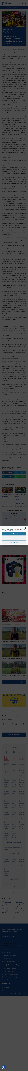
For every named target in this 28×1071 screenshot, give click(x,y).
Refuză (14, 538)
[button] (25, 528)
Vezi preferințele (14, 542)
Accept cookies (14, 533)
